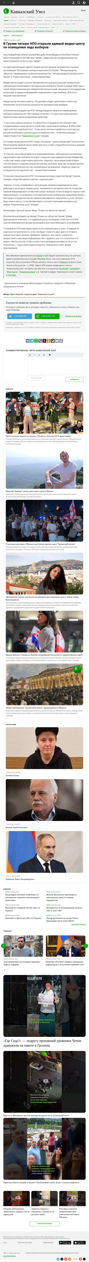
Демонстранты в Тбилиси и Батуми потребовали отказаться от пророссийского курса (44, 654)
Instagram (74, 268)
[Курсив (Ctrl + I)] (34, 355)
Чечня (23, 27)
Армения (41, 17)
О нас (5, 1242)
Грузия (6, 20)
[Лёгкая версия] (13, 3)
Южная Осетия (32, 27)
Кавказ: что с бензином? (15, 31)
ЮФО (53, 27)
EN (9, 2)
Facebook (63, 268)
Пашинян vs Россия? (45, 31)
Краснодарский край (77, 20)
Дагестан (13, 20)
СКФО (74, 24)
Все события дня (79, 925)
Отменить (74, 379)
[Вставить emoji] (49, 355)
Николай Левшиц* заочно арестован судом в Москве (29, 491)
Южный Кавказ (44, 27)
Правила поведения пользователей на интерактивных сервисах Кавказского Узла (52, 1253)
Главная (6, 35)
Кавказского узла (30, 136)
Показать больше (44, 1223)
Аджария (14, 17)
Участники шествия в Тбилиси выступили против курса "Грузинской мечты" (40, 544)
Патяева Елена (12, 775)
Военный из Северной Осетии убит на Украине (22, 909)
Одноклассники (27, 272)
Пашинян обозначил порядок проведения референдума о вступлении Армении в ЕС (65, 963)
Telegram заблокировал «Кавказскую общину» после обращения (16, 1211)
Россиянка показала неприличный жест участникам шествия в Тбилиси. (69, 1212)
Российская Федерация (26, 24)
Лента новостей (17, 35)
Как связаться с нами (25, 1242)
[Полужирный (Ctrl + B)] (30, 355)
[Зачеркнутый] (43, 355)
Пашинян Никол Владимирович (20, 879)
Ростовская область (43, 24)
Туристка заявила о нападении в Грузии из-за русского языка (42, 1211)
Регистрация (36, 378)
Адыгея (21, 17)
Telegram (63, 262)
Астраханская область (53, 17)
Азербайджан (31, 17)
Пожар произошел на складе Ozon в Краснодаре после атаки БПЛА (62, 919)
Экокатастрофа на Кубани (75, 31)
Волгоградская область (70, 17)
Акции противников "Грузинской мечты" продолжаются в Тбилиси (36, 707)
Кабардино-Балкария (35, 20)
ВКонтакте (12, 272)
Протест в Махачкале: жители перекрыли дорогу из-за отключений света (36, 1115)
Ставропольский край (11, 27)
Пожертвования (48, 1242)
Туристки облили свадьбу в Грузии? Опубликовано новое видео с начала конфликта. (41, 1182)
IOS (46, 255)
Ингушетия (22, 20)
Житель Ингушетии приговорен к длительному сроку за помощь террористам (61, 897)
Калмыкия (48, 20)
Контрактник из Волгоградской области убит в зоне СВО (64, 909)
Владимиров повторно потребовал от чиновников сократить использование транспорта (22, 897)
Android (38, 255)
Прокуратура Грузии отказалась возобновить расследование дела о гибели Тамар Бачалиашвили (42, 598)
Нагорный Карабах (10, 24)
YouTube (12, 275)
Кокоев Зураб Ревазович (16, 827)
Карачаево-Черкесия (60, 20)
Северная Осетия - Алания (61, 24)
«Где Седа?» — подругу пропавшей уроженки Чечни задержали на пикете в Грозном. (42, 1042)
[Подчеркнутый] (39, 355)
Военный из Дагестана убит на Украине (23, 918)
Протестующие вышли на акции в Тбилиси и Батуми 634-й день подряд (38, 436)
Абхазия (6, 17)
